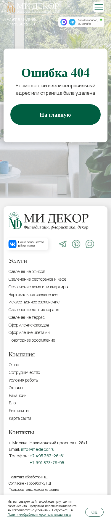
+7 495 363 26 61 (21, 24)
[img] (98, 7)
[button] (37, 410)
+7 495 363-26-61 (47, 456)
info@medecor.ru (37, 449)
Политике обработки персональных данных (39, 514)
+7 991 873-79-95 (21, 19)
